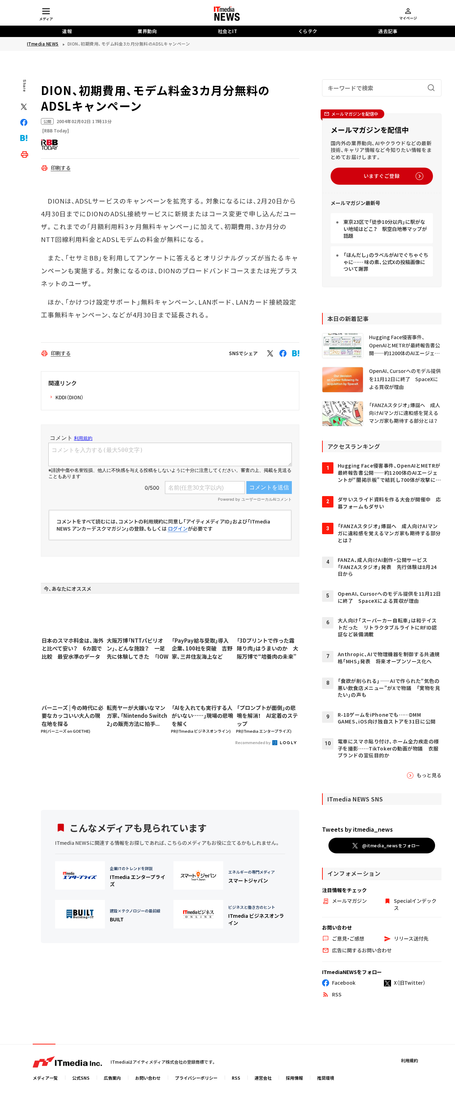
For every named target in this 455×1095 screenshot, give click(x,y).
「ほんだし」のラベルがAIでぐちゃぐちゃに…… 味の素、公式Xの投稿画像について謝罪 (385, 261)
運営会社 (263, 1078)
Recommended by (253, 742)
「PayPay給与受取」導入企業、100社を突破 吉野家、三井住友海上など (202, 648)
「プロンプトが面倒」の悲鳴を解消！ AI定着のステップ (267, 715)
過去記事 (387, 31)
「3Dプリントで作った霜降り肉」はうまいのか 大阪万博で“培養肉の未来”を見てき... (267, 649)
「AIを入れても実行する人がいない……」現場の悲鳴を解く (202, 715)
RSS (236, 1078)
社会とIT (227, 31)
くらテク (307, 31)
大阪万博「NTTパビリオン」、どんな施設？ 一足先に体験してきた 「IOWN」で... (137, 649)
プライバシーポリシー (196, 1078)
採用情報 (294, 1078)
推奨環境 (325, 1078)
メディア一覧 (45, 1078)
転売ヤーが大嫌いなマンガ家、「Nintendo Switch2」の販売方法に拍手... (137, 715)
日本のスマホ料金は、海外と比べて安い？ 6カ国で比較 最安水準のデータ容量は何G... (72, 649)
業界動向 (147, 31)
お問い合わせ (148, 1078)
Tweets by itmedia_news (357, 829)
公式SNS (81, 1078)
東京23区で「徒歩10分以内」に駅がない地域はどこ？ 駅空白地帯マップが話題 (385, 228)
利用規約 (409, 1060)
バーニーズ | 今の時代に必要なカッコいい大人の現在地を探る (72, 715)
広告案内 (112, 1078)
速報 (67, 31)
